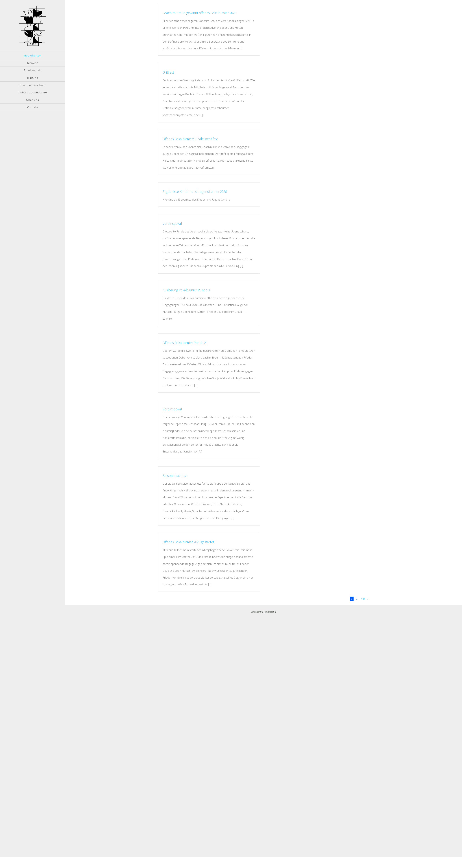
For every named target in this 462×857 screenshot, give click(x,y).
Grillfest (168, 72)
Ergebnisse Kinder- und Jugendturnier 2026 (195, 191)
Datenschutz (256, 611)
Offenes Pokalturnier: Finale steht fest (190, 139)
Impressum (270, 611)
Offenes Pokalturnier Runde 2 (184, 342)
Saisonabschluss (175, 475)
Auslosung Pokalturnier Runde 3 (186, 290)
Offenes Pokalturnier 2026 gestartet (188, 542)
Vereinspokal (172, 223)
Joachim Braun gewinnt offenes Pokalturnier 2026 (199, 12)
